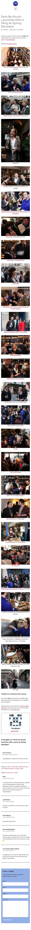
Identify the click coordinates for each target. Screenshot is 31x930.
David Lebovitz (16, 211)
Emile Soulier (21, 519)
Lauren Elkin (20, 425)
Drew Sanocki (10, 378)
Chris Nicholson (17, 308)
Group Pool (16, 709)
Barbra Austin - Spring (12, 772)
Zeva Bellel (24, 332)
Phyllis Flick (16, 163)
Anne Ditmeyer (5, 589)
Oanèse (22, 186)
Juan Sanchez (8, 402)
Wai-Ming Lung (15, 565)
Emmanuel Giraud (11, 519)
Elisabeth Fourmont (6, 211)
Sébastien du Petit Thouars (10, 307)
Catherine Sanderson (15, 355)
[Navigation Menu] (15, 9)
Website (5, 893)
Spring (16, 700)
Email (4, 887)
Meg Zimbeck (23, 211)
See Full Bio (14, 731)
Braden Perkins (15, 332)
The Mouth (5, 29)
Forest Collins (15, 283)
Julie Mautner (6, 799)
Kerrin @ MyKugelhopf (9, 829)
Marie (4, 776)
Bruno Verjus (9, 237)
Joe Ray (15, 449)
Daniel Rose (20, 92)
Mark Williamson (20, 495)
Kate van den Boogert (15, 472)
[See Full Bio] (19, 731)
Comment (6, 900)
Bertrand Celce (20, 260)
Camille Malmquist (10, 542)
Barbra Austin (10, 260)
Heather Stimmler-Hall (22, 307)
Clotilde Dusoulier (7, 115)
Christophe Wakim (8, 186)
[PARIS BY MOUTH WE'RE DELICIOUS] (15, 3)
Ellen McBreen (21, 542)
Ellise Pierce (25, 115)
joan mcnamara (7, 752)
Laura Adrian (16, 115)
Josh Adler (17, 637)
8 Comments (20, 29)
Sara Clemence (20, 378)
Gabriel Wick (7, 332)
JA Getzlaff (21, 589)
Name (5, 881)
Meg (17, 689)
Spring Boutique (11, 39)
